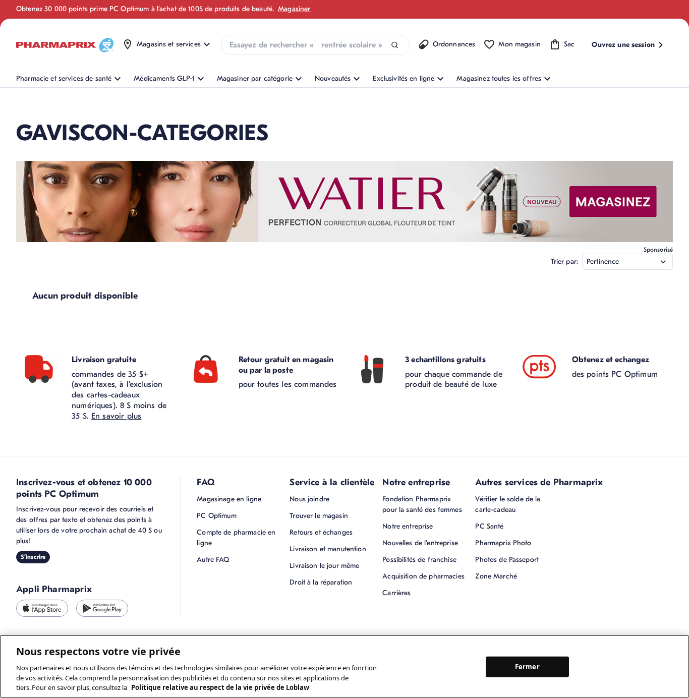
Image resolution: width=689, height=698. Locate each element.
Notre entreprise (407, 526)
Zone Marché (496, 576)
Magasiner (294, 9)
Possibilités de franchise (419, 559)
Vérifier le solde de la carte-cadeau (507, 504)
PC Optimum (216, 515)
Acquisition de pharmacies (423, 576)
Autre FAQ (213, 559)
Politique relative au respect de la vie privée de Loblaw (220, 687)
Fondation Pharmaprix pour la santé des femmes (422, 504)
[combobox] (315, 45)
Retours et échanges (321, 532)
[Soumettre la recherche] (394, 45)
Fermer (527, 666)
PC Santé (489, 526)
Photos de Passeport (507, 559)
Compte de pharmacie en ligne (236, 537)
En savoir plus (116, 416)
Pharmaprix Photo (503, 543)
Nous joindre (309, 499)
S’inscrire (33, 556)
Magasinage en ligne (229, 499)
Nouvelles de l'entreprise (420, 543)
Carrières (396, 593)
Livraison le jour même (324, 565)
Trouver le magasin (319, 515)
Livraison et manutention (328, 549)
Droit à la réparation (321, 582)
